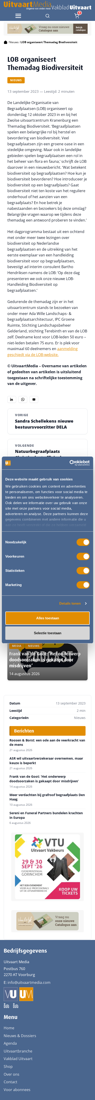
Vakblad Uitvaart (18, 1058)
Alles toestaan (47, 618)
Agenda (10, 1043)
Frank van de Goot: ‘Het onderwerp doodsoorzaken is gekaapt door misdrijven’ (44, 660)
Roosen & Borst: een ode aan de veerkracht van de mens (47, 742)
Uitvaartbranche (18, 1051)
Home (9, 1027)
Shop (8, 1066)
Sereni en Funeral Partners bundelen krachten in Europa (46, 815)
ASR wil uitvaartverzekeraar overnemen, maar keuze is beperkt (46, 760)
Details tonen (70, 603)
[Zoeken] (47, 16)
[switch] (83, 556)
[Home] (5, 42)
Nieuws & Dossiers (20, 1035)
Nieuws (14, 42)
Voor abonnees (17, 1089)
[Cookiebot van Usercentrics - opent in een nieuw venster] (69, 463)
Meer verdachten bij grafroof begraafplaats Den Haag (47, 797)
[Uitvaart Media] (47, 5)
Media (16, 646)
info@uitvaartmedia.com (29, 982)
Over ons (11, 1074)
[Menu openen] (18, 16)
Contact (10, 1081)
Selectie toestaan (47, 633)
